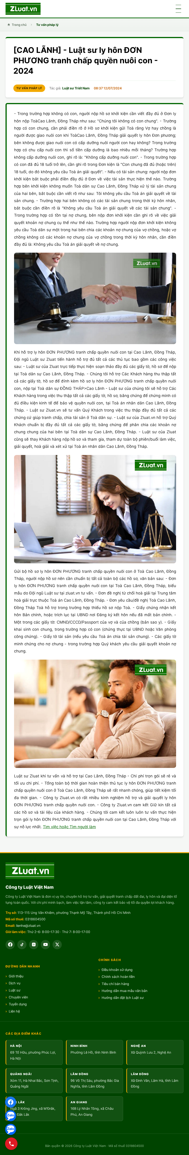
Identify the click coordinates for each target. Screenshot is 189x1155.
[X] (57, 944)
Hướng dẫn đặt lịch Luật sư (123, 998)
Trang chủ (19, 25)
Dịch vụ (14, 983)
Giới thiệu (16, 976)
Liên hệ (14, 1011)
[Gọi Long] (11, 1143)
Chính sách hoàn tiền (118, 977)
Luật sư (14, 990)
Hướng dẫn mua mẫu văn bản (124, 991)
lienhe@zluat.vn (28, 926)
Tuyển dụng (18, 1004)
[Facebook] (10, 1102)
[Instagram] (33, 944)
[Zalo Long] (10, 1115)
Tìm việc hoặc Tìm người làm (69, 827)
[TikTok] (22, 944)
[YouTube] (45, 944)
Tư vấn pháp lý (47, 25)
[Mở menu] (178, 9)
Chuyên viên (18, 997)
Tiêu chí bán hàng (115, 984)
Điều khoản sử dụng (117, 970)
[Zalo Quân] (10, 1129)
